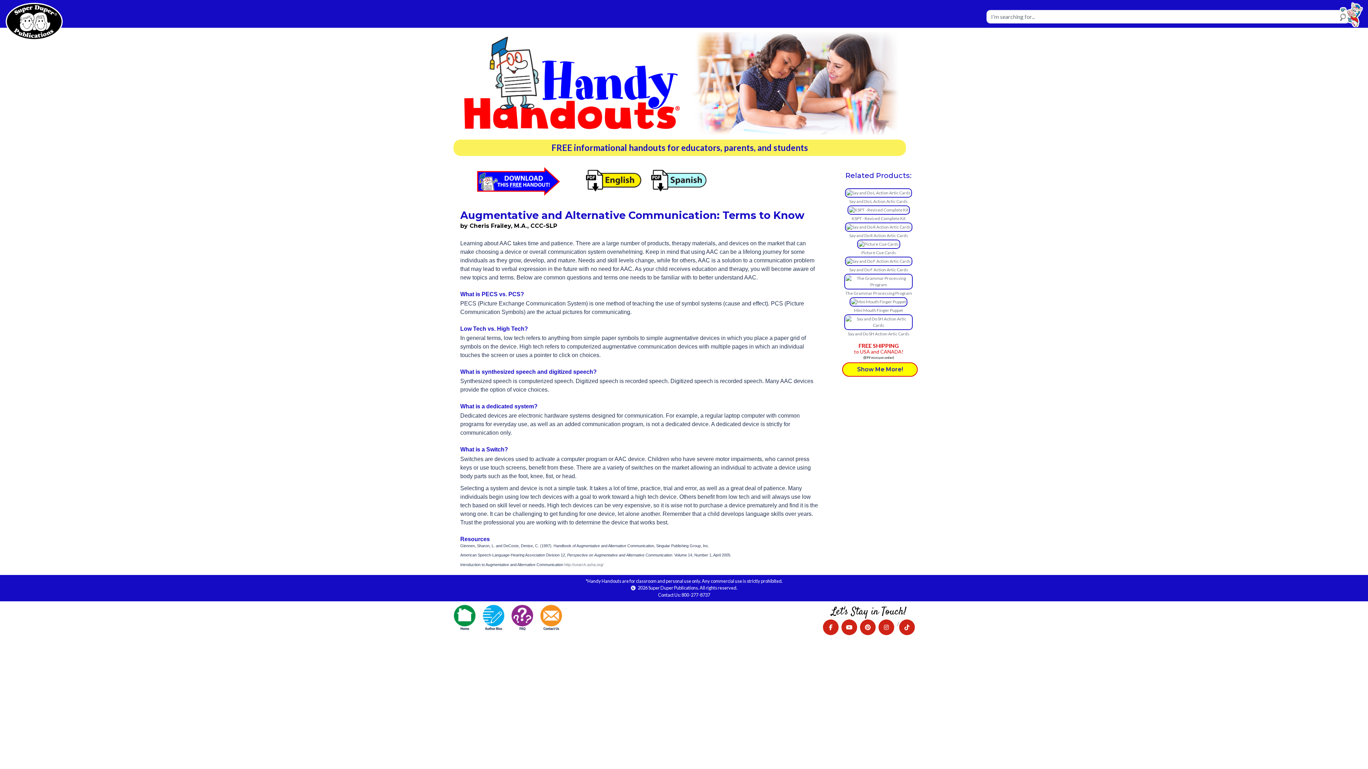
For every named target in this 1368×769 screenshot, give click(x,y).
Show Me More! (880, 369)
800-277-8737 (696, 595)
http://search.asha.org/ (583, 565)
